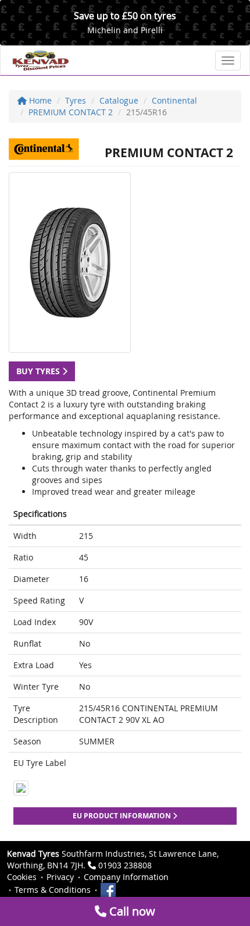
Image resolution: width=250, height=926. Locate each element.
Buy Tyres (39, 371)
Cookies (22, 876)
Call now (130, 911)
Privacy (60, 876)
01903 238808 (125, 865)
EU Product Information (123, 816)
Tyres (75, 100)
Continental (174, 100)
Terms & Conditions (53, 889)
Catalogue (118, 100)
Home (39, 100)
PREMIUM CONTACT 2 (70, 112)
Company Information (126, 876)
